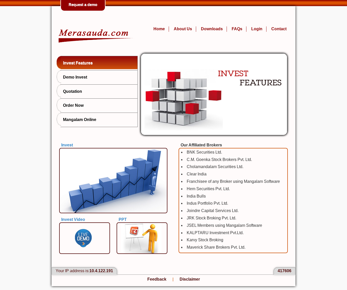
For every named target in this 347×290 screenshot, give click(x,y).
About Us (183, 29)
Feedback (156, 279)
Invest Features (78, 63)
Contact (279, 29)
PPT (123, 219)
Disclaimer (190, 279)
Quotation (72, 91)
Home (159, 29)
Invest (67, 145)
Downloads (212, 29)
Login (256, 29)
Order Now (73, 105)
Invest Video (73, 219)
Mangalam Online (79, 119)
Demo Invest (75, 77)
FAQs (237, 29)
